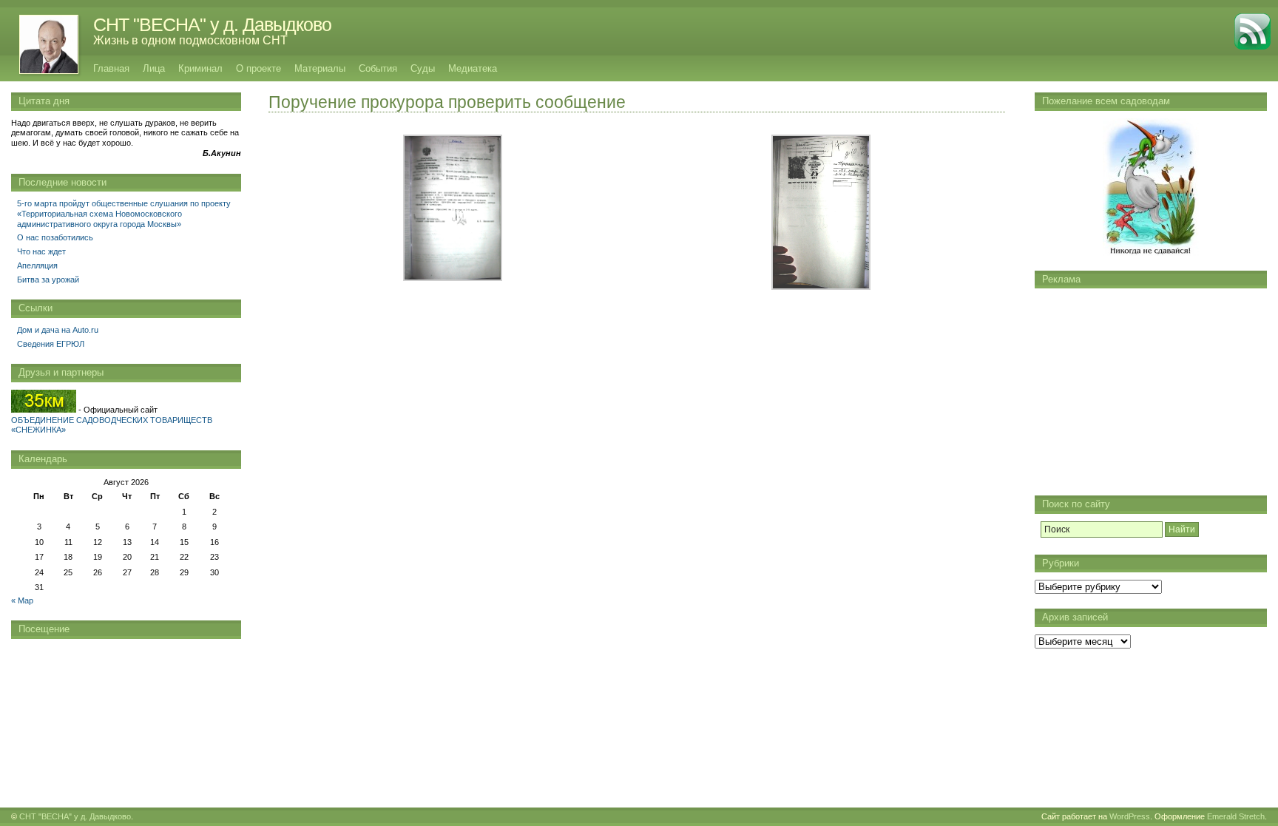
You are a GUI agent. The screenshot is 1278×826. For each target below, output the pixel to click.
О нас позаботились (55, 237)
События (378, 68)
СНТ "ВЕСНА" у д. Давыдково (212, 24)
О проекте (258, 68)
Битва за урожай (48, 279)
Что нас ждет (41, 251)
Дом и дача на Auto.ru (57, 329)
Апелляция (37, 265)
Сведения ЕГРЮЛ (50, 343)
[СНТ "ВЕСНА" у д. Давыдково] (41, 44)
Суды (422, 68)
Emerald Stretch (1236, 816)
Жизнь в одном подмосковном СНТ (190, 40)
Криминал (200, 68)
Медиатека (472, 68)
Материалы (319, 68)
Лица (154, 68)
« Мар (22, 600)
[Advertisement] (1151, 388)
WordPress (1129, 816)
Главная (111, 68)
